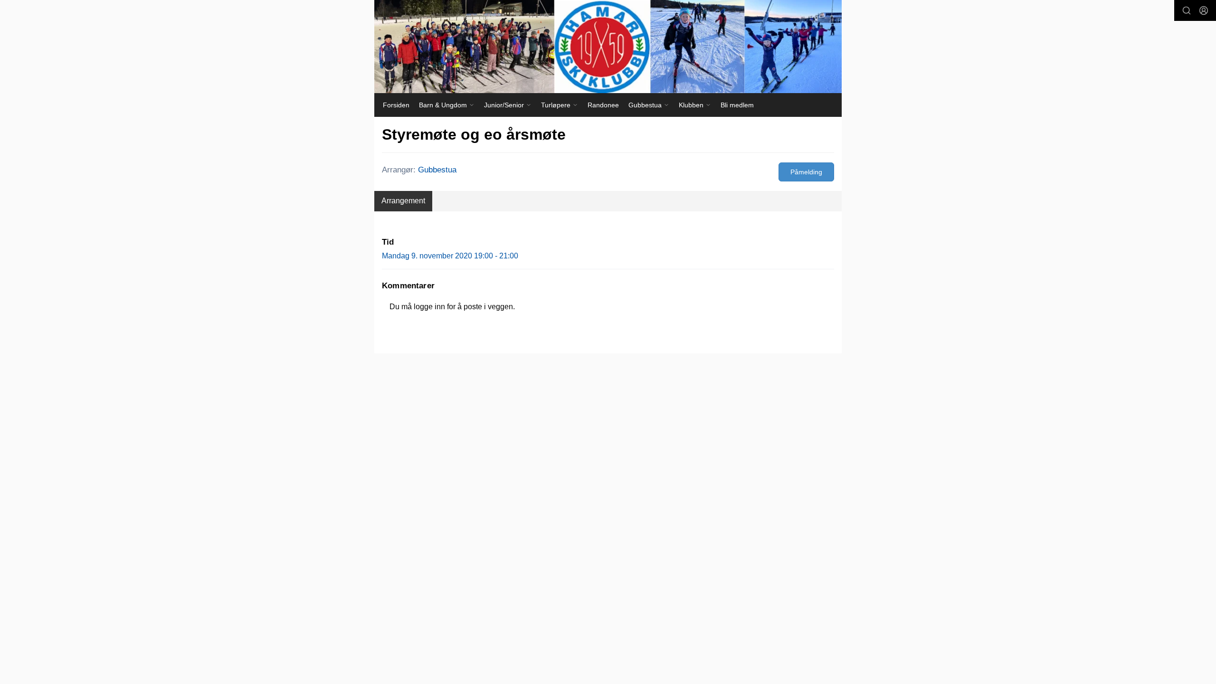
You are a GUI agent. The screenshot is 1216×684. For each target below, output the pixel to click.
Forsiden (396, 105)
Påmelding (806, 172)
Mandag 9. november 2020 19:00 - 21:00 (450, 256)
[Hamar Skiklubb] (608, 46)
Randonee (603, 105)
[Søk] (1186, 10)
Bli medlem (737, 105)
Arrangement (403, 201)
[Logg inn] (1203, 10)
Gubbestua (437, 169)
